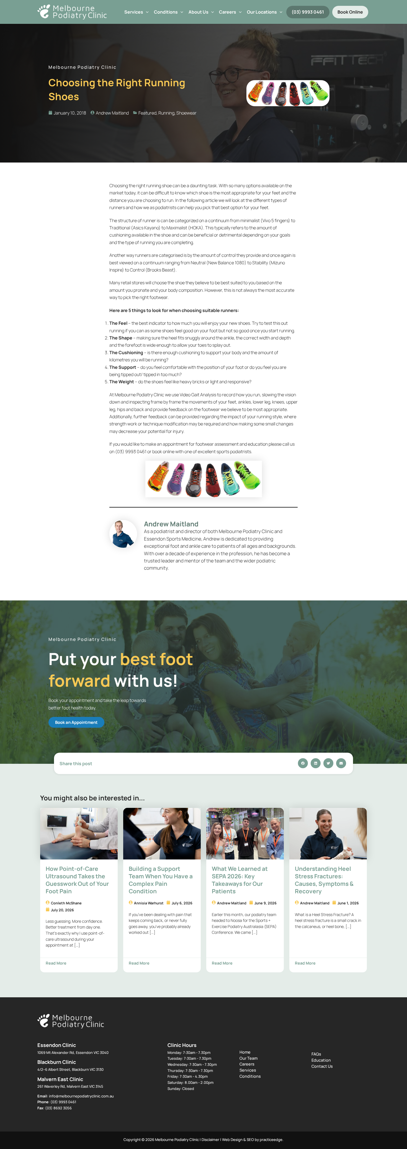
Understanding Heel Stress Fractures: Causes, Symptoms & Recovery (324, 880)
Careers (246, 1064)
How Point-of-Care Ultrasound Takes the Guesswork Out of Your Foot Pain (77, 880)
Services (133, 12)
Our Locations (262, 12)
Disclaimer (210, 1139)
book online (163, 451)
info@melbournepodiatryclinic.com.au (81, 1096)
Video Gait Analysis (198, 395)
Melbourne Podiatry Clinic (139, 395)
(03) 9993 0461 (308, 12)
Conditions (166, 12)
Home (245, 1052)
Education (321, 1060)
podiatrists (165, 207)
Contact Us (322, 1066)
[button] (146, 12)
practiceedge (271, 1139)
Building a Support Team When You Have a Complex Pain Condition (161, 880)
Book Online (350, 12)
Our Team (248, 1058)
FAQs (316, 1054)
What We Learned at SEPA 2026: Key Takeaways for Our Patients (240, 880)
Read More (56, 963)
